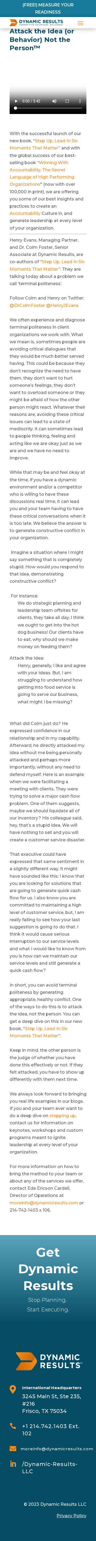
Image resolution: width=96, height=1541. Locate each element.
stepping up (62, 1115)
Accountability (25, 213)
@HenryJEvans (62, 305)
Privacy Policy (71, 1515)
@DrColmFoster (27, 305)
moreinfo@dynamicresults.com (44, 1202)
